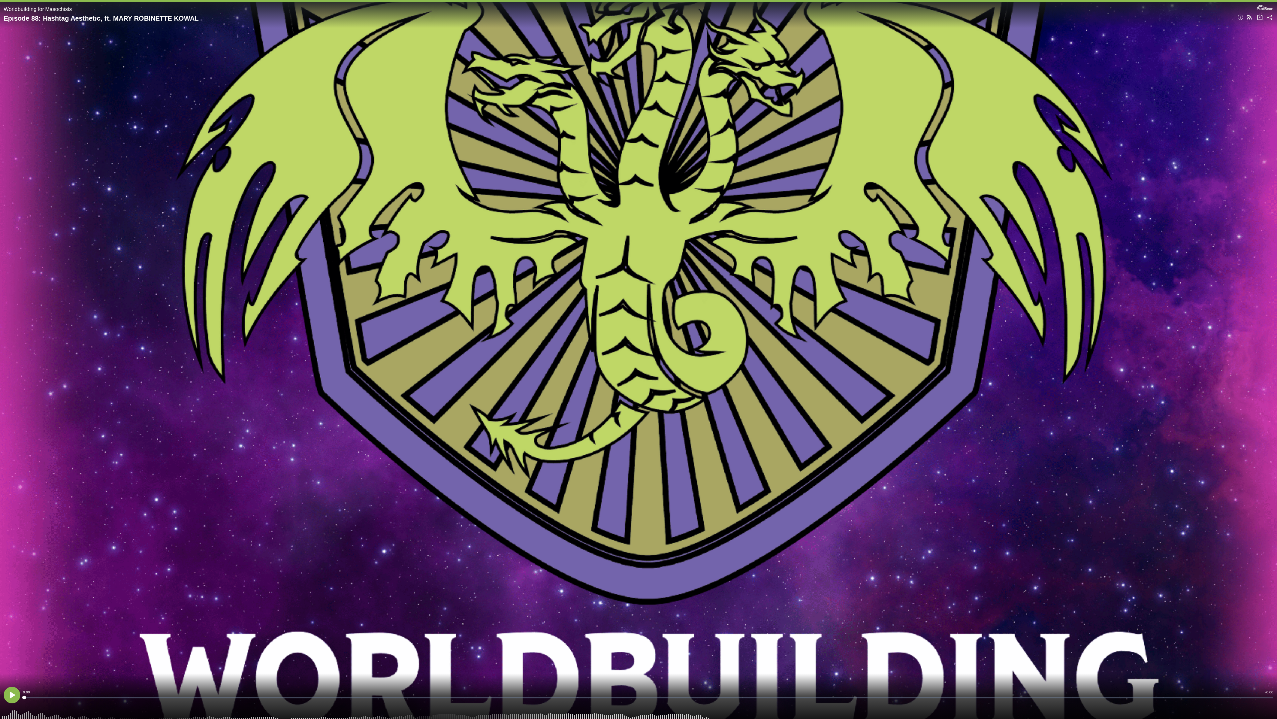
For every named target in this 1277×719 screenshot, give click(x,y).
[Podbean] (1265, 7)
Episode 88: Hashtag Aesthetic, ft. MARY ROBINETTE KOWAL (101, 18)
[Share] (1270, 18)
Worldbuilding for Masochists (38, 9)
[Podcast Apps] (1249, 18)
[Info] (1240, 18)
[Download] (1260, 18)
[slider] (648, 697)
